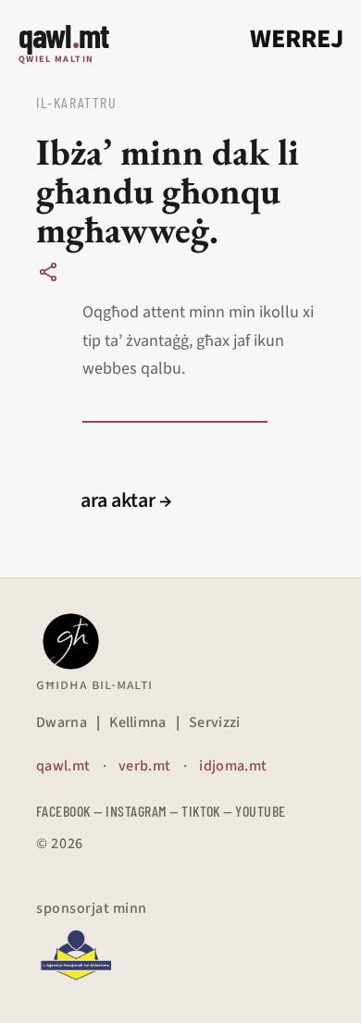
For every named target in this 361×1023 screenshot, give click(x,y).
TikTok (200, 811)
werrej (296, 38)
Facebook (63, 811)
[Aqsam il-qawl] (48, 272)
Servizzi (215, 722)
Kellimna (138, 722)
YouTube (260, 811)
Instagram (136, 811)
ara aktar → (126, 500)
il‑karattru (77, 102)
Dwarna (61, 722)
